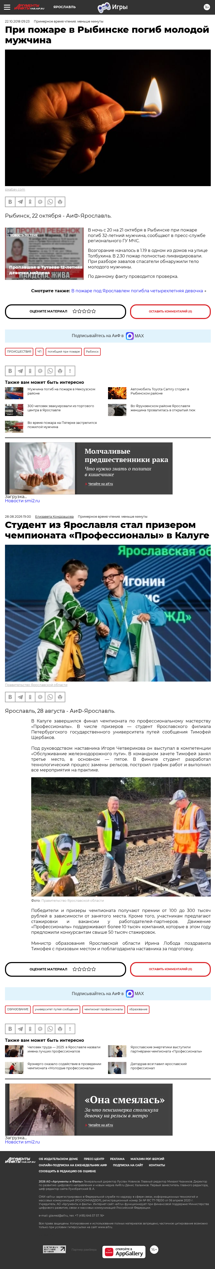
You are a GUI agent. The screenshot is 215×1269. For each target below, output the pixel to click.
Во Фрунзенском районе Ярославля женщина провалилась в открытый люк (163, 408)
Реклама (117, 1159)
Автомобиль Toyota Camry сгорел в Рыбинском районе (160, 391)
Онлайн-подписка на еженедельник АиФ (73, 1165)
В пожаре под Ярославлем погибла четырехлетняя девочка (137, 290)
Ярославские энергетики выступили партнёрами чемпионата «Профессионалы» (166, 1049)
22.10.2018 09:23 (17, 21)
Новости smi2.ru (22, 500)
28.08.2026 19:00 (18, 517)
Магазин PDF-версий (147, 1159)
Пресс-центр (94, 1159)
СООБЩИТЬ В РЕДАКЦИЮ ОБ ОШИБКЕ (67, 1171)
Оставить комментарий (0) (170, 311)
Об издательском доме (58, 1159)
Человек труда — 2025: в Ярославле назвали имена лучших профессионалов (64, 1049)
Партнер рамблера (84, 1249)
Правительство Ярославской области (36, 685)
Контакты (157, 1165)
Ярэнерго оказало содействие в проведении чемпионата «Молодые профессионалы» (64, 1066)
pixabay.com (15, 189)
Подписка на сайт (128, 1165)
